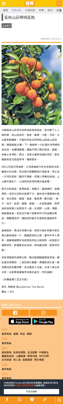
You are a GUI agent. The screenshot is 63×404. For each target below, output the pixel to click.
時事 (41, 10)
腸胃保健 (32, 356)
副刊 (50, 10)
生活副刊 (6, 25)
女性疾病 (6, 359)
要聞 (15, 334)
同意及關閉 (31, 391)
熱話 (22, 334)
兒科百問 (44, 356)
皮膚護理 (27, 359)
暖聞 (29, 334)
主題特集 (30, 10)
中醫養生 (44, 352)
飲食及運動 (19, 352)
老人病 (17, 359)
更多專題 (39, 359)
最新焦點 (6, 334)
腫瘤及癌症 (8, 356)
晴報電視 (17, 10)
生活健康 (32, 352)
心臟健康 (21, 356)
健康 (5, 10)
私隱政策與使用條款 (24, 385)
